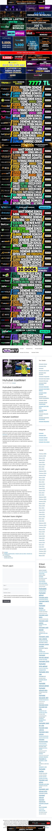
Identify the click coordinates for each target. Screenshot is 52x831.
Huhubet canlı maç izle (43, 633)
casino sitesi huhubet (42, 575)
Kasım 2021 (42, 542)
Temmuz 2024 (42, 473)
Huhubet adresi (11, 553)
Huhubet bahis (43, 597)
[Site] (26, 89)
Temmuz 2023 (42, 499)
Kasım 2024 (42, 464)
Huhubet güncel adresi (44, 684)
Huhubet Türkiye (7, 556)
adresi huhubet (42, 570)
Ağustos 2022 (42, 523)
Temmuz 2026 (42, 453)
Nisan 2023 (42, 505)
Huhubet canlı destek (43, 629)
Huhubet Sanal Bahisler (42, 743)
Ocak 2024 (42, 486)
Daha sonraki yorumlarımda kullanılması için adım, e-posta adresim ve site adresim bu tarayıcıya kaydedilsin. (18, 596)
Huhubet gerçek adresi (44, 656)
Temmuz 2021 (42, 551)
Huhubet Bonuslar (43, 381)
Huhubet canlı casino (43, 622)
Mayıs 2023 (42, 503)
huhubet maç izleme (43, 712)
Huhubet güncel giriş (43, 689)
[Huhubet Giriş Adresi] (10, 350)
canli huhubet (41, 573)
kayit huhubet (43, 807)
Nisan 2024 (42, 479)
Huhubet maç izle (42, 710)
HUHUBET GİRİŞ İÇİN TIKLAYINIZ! (26, 52)
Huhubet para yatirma (43, 729)
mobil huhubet (41, 808)
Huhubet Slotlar (43, 400)
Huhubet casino (43, 642)
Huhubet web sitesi (43, 773)
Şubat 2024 (42, 484)
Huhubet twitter (42, 770)
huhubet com (42, 651)
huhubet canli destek (43, 611)
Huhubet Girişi (42, 669)
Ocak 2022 (41, 538)
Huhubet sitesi (42, 746)
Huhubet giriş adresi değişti (43, 668)
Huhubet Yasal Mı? (42, 776)
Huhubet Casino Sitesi (43, 649)
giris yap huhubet (43, 583)
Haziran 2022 (42, 527)
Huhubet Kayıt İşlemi (44, 378)
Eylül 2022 (41, 521)
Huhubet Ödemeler (44, 386)
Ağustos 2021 (42, 549)
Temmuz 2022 (42, 525)
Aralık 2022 (42, 514)
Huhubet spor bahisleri (42, 753)
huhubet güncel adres (43, 680)
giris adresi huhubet (43, 578)
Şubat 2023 (42, 510)
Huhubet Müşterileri (44, 421)
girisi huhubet (42, 581)
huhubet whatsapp (43, 774)
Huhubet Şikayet (38, 348)
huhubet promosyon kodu (43, 737)
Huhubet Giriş (29, 348)
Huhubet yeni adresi (43, 781)
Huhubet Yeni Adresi (24, 352)
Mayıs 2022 (42, 529)
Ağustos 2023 (42, 497)
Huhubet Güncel (42, 678)
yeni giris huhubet (42, 813)
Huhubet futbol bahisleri (44, 653)
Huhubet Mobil (42, 714)
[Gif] (26, 145)
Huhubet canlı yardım (43, 640)
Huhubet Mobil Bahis (42, 715)
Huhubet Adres (42, 590)
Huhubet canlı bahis (43, 616)
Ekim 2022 (41, 518)
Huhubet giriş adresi (43, 665)
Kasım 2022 (42, 516)
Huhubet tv (7, 554)
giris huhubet (42, 579)
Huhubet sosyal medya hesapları (43, 748)
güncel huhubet (42, 586)
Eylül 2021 (41, 547)
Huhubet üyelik (43, 793)
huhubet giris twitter (43, 659)
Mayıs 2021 (42, 555)
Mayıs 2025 (42, 458)
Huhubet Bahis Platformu (43, 599)
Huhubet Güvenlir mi (43, 699)
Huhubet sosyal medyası (43, 750)
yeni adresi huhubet (43, 812)
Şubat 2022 (42, 536)
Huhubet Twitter (35, 352)
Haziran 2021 (42, 553)
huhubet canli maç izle (43, 613)
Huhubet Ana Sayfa (44, 370)
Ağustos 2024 (42, 471)
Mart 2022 (41, 534)
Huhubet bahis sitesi (44, 602)
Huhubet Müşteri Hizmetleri (42, 720)
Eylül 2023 (41, 495)
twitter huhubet (42, 810)
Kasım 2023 (42, 490)
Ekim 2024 (41, 466)
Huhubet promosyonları (43, 740)
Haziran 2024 (42, 475)
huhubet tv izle (43, 767)
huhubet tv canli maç (43, 761)
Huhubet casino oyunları (44, 645)
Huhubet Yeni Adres (43, 778)
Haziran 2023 (42, 501)
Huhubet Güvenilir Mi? (43, 696)
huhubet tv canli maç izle (44, 764)
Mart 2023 (41, 508)
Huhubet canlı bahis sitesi (43, 618)
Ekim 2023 (41, 492)
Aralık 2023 (42, 488)
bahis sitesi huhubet (43, 571)
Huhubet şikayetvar (42, 800)
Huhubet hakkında (42, 701)
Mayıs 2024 (42, 477)
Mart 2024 (41, 482)
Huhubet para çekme (43, 733)
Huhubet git (42, 676)
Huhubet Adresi (43, 364)
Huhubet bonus (42, 607)
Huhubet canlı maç (42, 631)
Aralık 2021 (42, 540)
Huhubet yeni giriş (44, 784)
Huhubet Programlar (44, 376)
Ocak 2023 (42, 512)
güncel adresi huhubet (43, 584)
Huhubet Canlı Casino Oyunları (43, 625)
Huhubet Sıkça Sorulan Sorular (44, 755)
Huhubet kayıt (43, 705)
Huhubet (22, 348)
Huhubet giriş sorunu (8, 557)
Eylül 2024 (41, 469)
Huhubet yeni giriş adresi (43, 786)
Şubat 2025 (42, 460)
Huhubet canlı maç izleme (20, 553)
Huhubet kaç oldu (43, 708)
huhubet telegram (43, 756)
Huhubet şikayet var (43, 804)
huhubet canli (42, 609)
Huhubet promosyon (43, 736)
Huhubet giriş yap (44, 673)
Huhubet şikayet (42, 796)
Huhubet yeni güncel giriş (44, 790)
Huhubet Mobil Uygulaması (42, 718)
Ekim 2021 (41, 544)
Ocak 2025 (41, 462)
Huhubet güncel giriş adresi (43, 693)
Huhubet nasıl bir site (44, 724)
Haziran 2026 (42, 456)
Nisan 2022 (42, 531)
